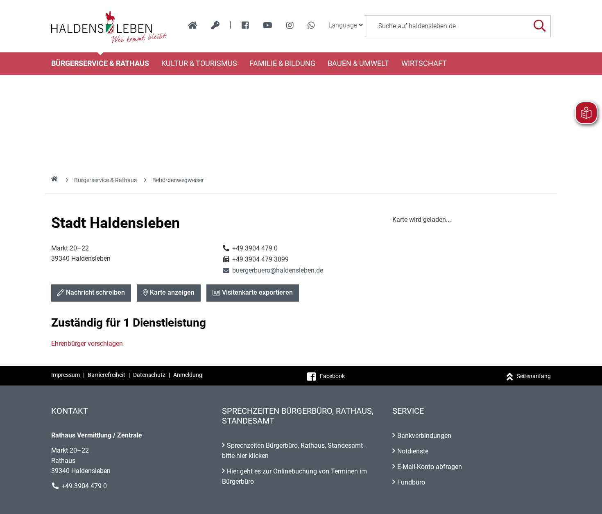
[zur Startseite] (193, 25)
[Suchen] (539, 26)
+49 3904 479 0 (84, 486)
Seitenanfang (534, 376)
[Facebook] (245, 25)
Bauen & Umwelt (358, 63)
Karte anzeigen (172, 292)
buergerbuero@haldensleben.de (272, 270)
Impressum (65, 375)
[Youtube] (267, 25)
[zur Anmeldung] (215, 25)
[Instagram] (290, 25)
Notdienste (412, 451)
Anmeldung (187, 375)
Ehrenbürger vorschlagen (87, 343)
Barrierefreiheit (106, 375)
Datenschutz (149, 375)
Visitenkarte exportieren (257, 292)
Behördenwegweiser (178, 180)
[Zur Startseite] (109, 26)
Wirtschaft (424, 63)
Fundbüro (411, 482)
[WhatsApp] (311, 25)
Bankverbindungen (424, 436)
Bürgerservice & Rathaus (100, 63)
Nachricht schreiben (95, 292)
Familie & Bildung (282, 63)
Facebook (332, 376)
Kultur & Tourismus (199, 63)
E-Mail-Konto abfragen (429, 467)
